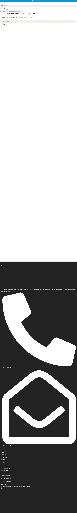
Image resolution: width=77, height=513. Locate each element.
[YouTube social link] (10, 449)
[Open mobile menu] (1, 3)
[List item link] (38, 454)
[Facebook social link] (2, 449)
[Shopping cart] (76, 3)
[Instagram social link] (6, 449)
